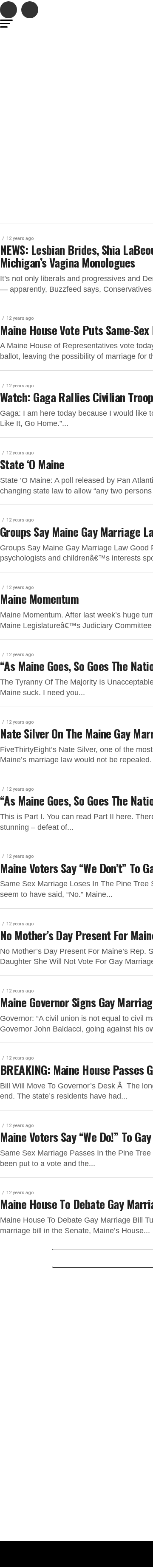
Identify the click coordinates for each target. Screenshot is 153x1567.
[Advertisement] (76, 110)
